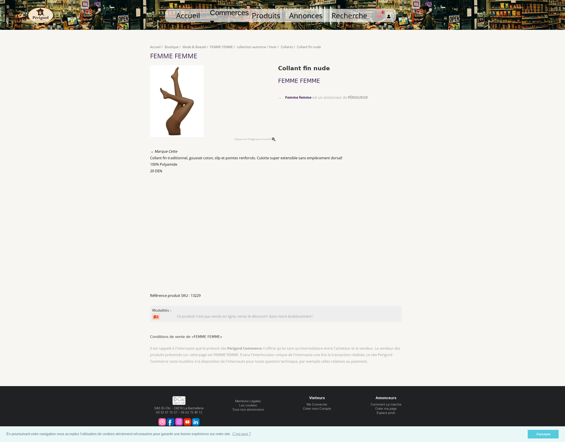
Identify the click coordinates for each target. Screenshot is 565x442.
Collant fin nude (309, 47)
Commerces (231, 13)
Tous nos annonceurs (248, 410)
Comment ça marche (386, 404)
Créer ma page (386, 409)
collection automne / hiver (257, 47)
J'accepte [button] (543, 434)
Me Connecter (317, 404)
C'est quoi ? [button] (241, 434)
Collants (287, 47)
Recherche (349, 15)
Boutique (172, 47)
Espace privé (386, 413)
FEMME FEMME (221, 47)
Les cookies (248, 405)
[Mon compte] (389, 15)
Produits (266, 15)
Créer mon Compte (317, 409)
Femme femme (298, 97)
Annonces (306, 15)
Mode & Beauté (194, 47)
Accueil (188, 15)
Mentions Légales (248, 401)
